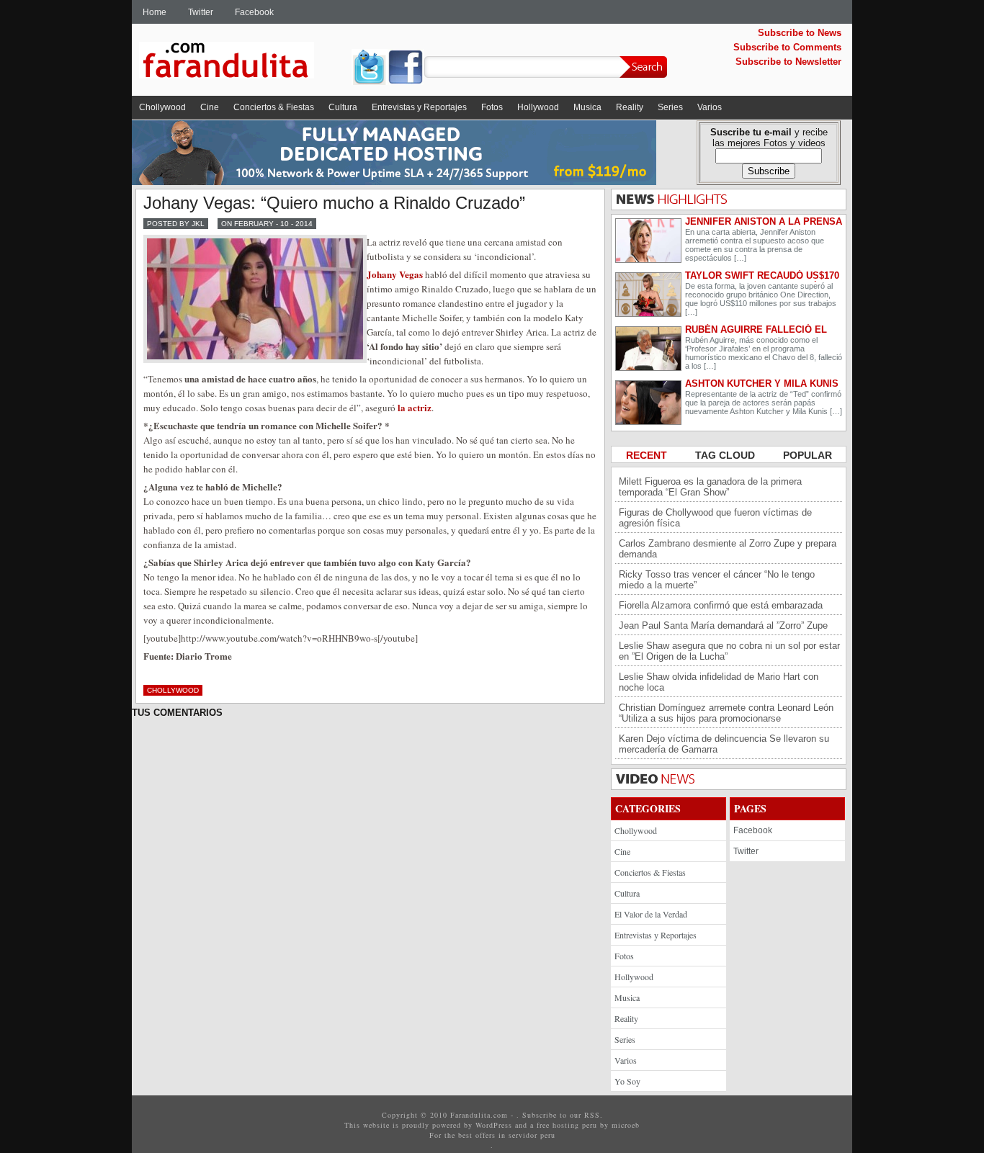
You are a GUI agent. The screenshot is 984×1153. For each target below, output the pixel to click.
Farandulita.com (243, 63)
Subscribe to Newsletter (788, 61)
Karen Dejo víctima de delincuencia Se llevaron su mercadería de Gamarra (724, 744)
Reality (629, 107)
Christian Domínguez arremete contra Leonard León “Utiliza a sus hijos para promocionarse (726, 713)
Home (154, 12)
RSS (592, 1115)
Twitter (200, 12)
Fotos (492, 107)
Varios (709, 107)
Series (670, 107)
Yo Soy (627, 1081)
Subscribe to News (799, 32)
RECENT (648, 455)
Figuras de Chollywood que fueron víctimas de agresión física (715, 518)
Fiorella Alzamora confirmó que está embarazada (721, 605)
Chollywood (162, 107)
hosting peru (575, 1125)
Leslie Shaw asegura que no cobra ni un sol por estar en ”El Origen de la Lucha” (729, 651)
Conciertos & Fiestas (273, 107)
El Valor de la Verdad (650, 914)
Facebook (254, 12)
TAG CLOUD (726, 455)
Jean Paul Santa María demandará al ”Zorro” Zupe (723, 625)
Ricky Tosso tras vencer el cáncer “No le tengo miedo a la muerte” (717, 580)
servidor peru (532, 1135)
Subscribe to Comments (787, 47)
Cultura (342, 107)
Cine (209, 107)
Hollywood (538, 107)
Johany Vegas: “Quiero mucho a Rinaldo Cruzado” (334, 202)
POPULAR (807, 455)
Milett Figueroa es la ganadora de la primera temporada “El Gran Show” (710, 487)
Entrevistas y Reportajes (419, 107)
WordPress (493, 1125)
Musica (587, 107)
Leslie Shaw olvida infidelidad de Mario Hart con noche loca (718, 682)
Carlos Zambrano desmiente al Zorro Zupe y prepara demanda (727, 549)
